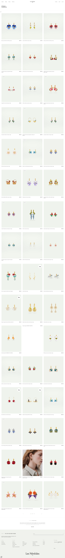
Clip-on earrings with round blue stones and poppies (7, 291)
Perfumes (9, 1)
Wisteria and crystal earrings (26, 228)
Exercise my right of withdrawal (36, 545)
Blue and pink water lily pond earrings (48, 383)
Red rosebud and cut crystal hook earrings (6, 414)
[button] (1, 557)
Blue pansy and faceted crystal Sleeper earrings (7, 40)
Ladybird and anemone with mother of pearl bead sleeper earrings (49, 72)
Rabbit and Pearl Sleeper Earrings (26, 259)
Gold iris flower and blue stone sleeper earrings (49, 166)
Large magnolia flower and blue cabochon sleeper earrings (49, 197)
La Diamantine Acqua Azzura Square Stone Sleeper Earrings (7, 260)
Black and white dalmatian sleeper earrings (48, 291)
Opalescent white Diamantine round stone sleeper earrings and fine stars (49, 509)
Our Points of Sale (3, 544)
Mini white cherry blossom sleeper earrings (48, 259)
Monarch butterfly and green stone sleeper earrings (49, 228)
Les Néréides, (30, 520)
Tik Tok (43, 544)
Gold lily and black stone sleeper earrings (27, 445)
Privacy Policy (34, 544)
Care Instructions (24, 544)
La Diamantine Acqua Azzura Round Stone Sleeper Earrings (7, 72)
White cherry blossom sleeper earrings (6, 166)
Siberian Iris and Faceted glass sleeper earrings (28, 166)
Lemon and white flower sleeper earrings (27, 40)
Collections (13, 1)
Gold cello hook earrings (25, 291)
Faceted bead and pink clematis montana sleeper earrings (49, 103)
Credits (54, 548)
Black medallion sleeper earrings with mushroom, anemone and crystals (28, 477)
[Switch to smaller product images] (1, 11)
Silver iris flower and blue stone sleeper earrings (7, 445)
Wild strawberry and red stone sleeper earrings (28, 71)
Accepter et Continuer (13, 554)
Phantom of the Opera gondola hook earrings (27, 414)
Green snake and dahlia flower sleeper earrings (28, 508)
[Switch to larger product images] (0, 11)
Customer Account (14, 544)
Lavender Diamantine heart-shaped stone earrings (7, 228)
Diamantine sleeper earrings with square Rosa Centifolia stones (6, 477)
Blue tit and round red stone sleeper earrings (27, 383)
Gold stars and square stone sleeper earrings (6, 383)
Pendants (6, 1)
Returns (23, 545)
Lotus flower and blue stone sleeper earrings (6, 134)
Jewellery (3, 1)
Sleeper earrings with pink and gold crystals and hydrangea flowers (7, 509)
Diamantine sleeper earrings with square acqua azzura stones (49, 446)
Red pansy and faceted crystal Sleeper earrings (49, 40)
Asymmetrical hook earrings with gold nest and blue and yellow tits (28, 135)
